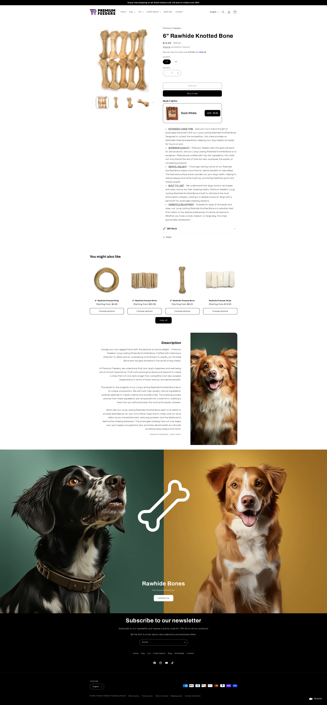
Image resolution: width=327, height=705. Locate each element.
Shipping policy (176, 696)
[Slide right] (153, 102)
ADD (212, 113)
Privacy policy (147, 696)
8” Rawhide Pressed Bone (182, 301)
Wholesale (179, 653)
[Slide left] (92, 102)
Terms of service (161, 696)
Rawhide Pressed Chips (220, 301)
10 (168, 62)
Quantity (166, 68)
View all (163, 320)
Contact (190, 653)
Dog (143, 653)
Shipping (166, 47)
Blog (170, 653)
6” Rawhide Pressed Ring (107, 301)
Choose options (107, 311)
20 (177, 62)
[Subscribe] (185, 642)
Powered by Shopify (118, 696)
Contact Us (163, 598)
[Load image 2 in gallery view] (116, 102)
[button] (132, 12)
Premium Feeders (103, 696)
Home (135, 653)
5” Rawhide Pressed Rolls (144, 301)
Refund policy (134, 696)
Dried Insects (159, 653)
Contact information (193, 696)
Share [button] (168, 237)
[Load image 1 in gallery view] (102, 102)
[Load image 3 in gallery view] (130, 102)
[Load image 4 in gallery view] (143, 102)
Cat (149, 653)
